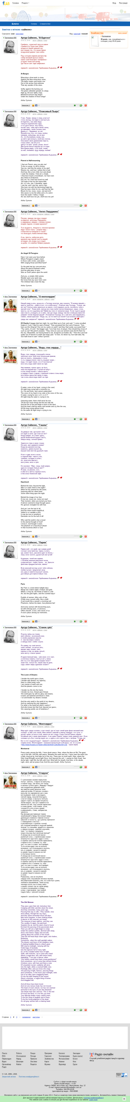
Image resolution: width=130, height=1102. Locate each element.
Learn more (93, 1100)
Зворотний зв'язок (9, 1077)
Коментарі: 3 (26, 1010)
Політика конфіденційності (29, 1077)
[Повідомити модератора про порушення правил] (86, 105)
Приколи (33, 1059)
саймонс (40, 40)
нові (13, 34)
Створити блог (45, 24)
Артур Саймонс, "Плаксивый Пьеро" (40, 111)
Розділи (25, 3)
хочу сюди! (122, 33)
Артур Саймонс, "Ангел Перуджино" (40, 211)
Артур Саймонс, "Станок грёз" (37, 627)
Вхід (114, 3)
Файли (18, 1064)
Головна (15, 3)
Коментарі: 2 (26, 105)
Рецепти (33, 1064)
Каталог (62, 1053)
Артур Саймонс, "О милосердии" (38, 296)
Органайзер (6, 1064)
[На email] (33, 105)
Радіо (4, 1067)
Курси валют (78, 1056)
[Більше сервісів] (38, 105)
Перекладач (6, 1059)
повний (85, 34)
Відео (4, 1061)
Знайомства (97, 33)
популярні (19, 34)
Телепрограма (64, 1056)
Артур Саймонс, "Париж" (34, 542)
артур (34, 40)
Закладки (76, 1053)
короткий (77, 34)
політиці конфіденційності (94, 1098)
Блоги (75, 1059)
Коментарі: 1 (26, 205)
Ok (124, 1099)
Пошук (32, 1053)
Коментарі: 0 (26, 767)
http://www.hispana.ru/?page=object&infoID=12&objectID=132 (44, 745)
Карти (47, 1061)
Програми (48, 1053)
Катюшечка (106, 36)
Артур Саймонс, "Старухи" (35, 773)
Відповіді (62, 1064)
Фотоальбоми (64, 1059)
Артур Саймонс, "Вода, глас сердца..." (41, 347)
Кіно (74, 1061)
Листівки (33, 1061)
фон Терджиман (11, 297)
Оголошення (21, 1056)
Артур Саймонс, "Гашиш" (34, 425)
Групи (75, 1064)
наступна (36, 1017)
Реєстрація (123, 3)
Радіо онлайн (104, 1054)
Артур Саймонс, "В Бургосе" (36, 38)
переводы (40, 214)
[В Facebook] (36, 105)
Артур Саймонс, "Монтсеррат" (37, 724)
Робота (19, 1053)
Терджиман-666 (10, 38)
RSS (3, 1056)
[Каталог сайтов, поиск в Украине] (121, 1074)
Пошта (4, 1053)
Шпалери (19, 1061)
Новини (61, 1061)
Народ (18, 1059)
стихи (45, 40)
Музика (47, 1064)
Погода (33, 1056)
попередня (26, 1017)
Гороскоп (48, 1056)
